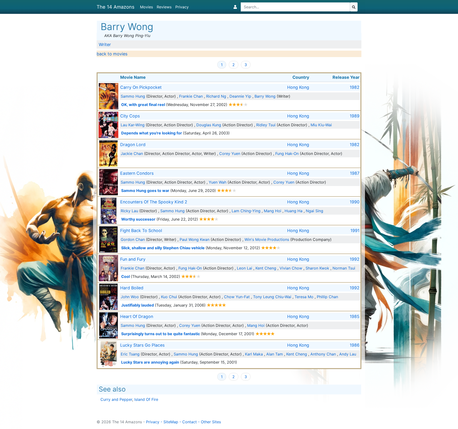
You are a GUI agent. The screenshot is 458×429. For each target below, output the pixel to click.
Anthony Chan (323, 354)
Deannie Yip (240, 96)
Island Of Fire (146, 399)
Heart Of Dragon (136, 316)
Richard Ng (216, 96)
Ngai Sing (314, 210)
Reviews (164, 7)
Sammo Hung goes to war (145, 190)
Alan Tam (274, 354)
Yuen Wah (217, 182)
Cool (125, 276)
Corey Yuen (229, 153)
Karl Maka (254, 354)
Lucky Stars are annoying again (150, 362)
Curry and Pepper (116, 399)
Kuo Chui (169, 296)
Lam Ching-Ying (246, 210)
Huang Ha (293, 210)
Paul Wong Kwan (194, 239)
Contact (189, 421)
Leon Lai (244, 268)
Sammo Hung (133, 96)
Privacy (182, 7)
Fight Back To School (141, 230)
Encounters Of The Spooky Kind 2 (153, 201)
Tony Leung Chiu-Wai (272, 296)
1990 (354, 201)
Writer (105, 44)
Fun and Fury (133, 259)
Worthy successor (138, 219)
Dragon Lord (133, 144)
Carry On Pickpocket (140, 87)
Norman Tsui (344, 268)
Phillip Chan (327, 296)
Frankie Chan (191, 96)
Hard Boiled (131, 287)
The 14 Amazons (115, 7)
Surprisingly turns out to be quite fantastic (160, 333)
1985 (354, 316)
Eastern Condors (137, 173)
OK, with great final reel (143, 104)
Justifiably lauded (137, 305)
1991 (354, 230)
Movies (146, 7)
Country (300, 77)
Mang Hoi (272, 210)
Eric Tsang (130, 354)
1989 (354, 115)
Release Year (346, 77)
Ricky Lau (129, 210)
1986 (354, 345)
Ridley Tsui (266, 124)
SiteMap (170, 421)
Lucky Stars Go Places (142, 345)
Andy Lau (347, 354)
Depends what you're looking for (151, 133)
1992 (354, 259)
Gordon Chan (133, 239)
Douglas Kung (208, 124)
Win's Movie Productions (267, 239)
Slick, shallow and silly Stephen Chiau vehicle (163, 247)
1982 (354, 87)
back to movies (112, 53)
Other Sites (211, 421)
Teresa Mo (304, 296)
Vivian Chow (291, 268)
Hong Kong (298, 87)
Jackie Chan (132, 153)
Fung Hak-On (287, 153)
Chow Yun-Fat (237, 296)
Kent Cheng (265, 268)
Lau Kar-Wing (133, 124)
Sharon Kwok (317, 268)
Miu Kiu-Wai (321, 124)
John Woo (130, 296)
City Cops (130, 115)
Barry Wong (265, 96)
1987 (354, 173)
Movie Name (133, 77)
